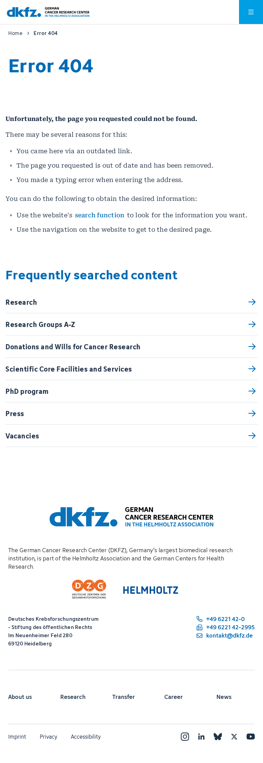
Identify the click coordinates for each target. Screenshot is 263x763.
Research (73, 696)
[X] (234, 736)
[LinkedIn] (201, 736)
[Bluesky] (218, 736)
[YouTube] (251, 736)
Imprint (17, 736)
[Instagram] (185, 736)
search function (100, 215)
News (223, 696)
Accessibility (86, 736)
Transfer (123, 696)
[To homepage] (48, 12)
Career (173, 696)
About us (20, 696)
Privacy (48, 736)
